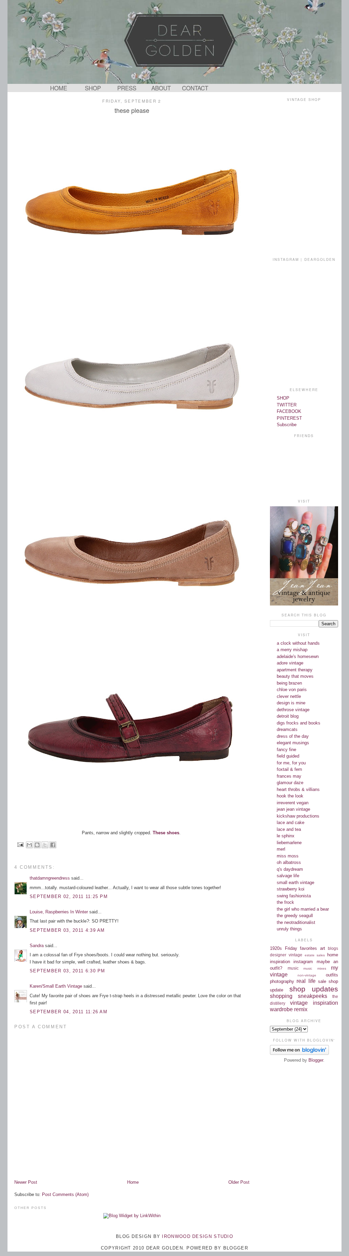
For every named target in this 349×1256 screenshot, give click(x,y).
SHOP (93, 88)
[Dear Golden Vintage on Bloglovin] (299, 1053)
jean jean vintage (293, 809)
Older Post (238, 1182)
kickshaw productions (298, 816)
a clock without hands (298, 643)
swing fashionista (294, 895)
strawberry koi (290, 889)
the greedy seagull (295, 915)
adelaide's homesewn (298, 656)
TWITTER (287, 404)
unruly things (289, 928)
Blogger (315, 1060)
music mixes (314, 968)
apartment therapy (295, 669)
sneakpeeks (312, 996)
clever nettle (289, 696)
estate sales (315, 955)
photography (282, 981)
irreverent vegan (292, 802)
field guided (288, 756)
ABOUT (161, 88)
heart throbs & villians (298, 789)
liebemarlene (289, 842)
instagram (303, 961)
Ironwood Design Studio (197, 1236)
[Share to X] (45, 844)
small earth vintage (295, 882)
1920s (276, 948)
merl (281, 849)
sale (322, 981)
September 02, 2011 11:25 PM (69, 896)
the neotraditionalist (296, 922)
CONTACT (195, 88)
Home (133, 1182)
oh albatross (289, 862)
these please (132, 110)
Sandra (37, 945)
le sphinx (285, 835)
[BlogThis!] (37, 844)
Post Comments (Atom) (65, 1194)
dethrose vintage (293, 709)
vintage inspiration (314, 1003)
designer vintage (286, 955)
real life (306, 981)
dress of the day (293, 736)
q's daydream (290, 869)
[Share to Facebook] (52, 844)
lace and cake (290, 822)
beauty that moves (295, 676)
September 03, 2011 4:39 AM (67, 930)
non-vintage (307, 975)
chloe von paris (292, 689)
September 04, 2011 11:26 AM (68, 1011)
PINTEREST (289, 418)
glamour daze (290, 782)
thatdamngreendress (50, 878)
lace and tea (289, 829)
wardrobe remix (288, 1009)
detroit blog (288, 716)
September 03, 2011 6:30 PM (67, 970)
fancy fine (286, 749)
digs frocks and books (298, 723)
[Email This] (29, 844)
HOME (58, 88)
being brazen (289, 683)
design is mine (291, 702)
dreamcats (287, 729)
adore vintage (290, 663)
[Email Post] (20, 844)
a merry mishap (292, 649)
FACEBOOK (289, 411)
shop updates (313, 989)
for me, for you (291, 762)
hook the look (290, 795)
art (322, 948)
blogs (333, 948)
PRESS (126, 88)
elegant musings (293, 742)
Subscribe (287, 424)
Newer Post (25, 1182)
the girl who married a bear (303, 909)
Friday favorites (301, 948)
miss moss (288, 855)
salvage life (288, 875)
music (293, 968)
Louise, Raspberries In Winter (59, 911)
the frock (285, 902)
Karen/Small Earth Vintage (56, 986)
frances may (289, 776)
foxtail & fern (289, 769)
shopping (281, 996)
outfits (332, 974)
